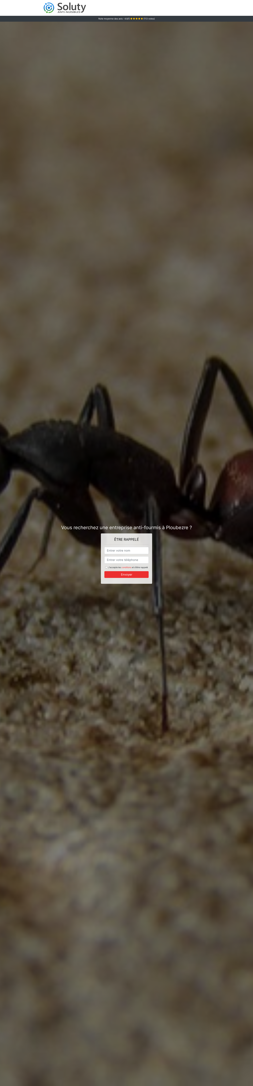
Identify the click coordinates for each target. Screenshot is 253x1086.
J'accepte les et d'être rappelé (128, 567)
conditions (126, 567)
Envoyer (126, 574)
